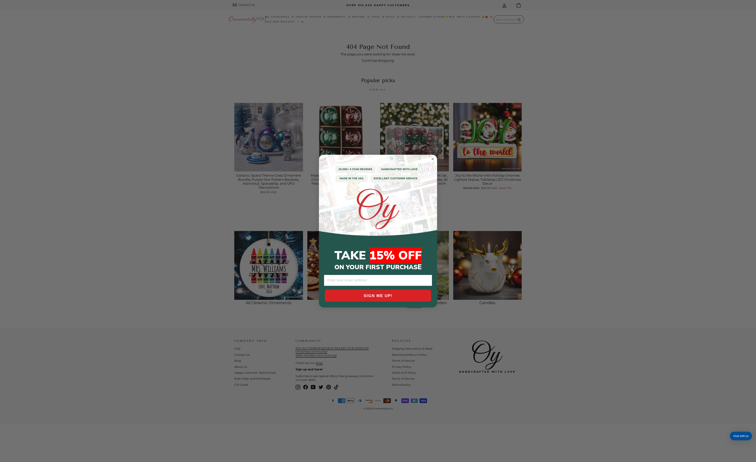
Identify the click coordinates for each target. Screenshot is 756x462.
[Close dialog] (432, 159)
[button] (741, 436)
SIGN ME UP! (378, 295)
